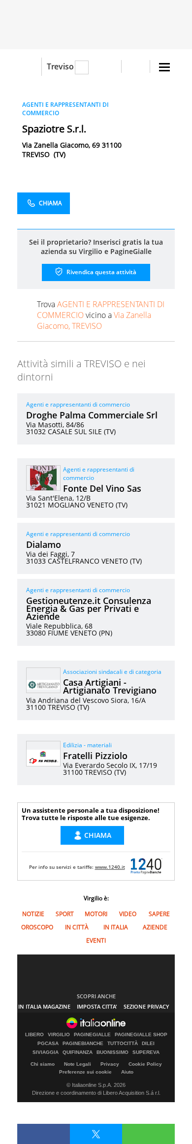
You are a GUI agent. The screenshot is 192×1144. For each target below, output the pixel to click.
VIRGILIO (59, 1034)
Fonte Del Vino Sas (102, 488)
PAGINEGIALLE (92, 1034)
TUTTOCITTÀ (122, 1043)
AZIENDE (155, 927)
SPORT (65, 914)
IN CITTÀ (77, 927)
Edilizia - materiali (87, 745)
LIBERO (34, 1034)
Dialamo (43, 544)
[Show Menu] (164, 67)
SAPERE (159, 914)
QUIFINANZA (78, 1052)
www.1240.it (110, 866)
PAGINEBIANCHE (83, 1043)
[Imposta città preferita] (29, 67)
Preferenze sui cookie (85, 1072)
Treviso (60, 66)
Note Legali (77, 1064)
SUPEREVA (146, 1052)
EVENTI (96, 940)
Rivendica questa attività (100, 272)
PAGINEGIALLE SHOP (141, 1034)
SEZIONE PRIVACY (146, 1006)
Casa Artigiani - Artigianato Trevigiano (110, 686)
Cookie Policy (145, 1064)
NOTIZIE (33, 914)
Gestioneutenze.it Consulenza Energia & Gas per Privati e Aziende (88, 608)
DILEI (148, 1043)
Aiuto (127, 1072)
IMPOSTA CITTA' (97, 1006)
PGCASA (48, 1043)
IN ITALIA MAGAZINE (44, 1006)
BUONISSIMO (112, 1052)
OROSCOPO (37, 927)
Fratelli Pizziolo (95, 756)
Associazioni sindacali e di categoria (112, 671)
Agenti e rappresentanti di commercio (78, 404)
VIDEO (127, 914)
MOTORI (96, 914)
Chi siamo (43, 1064)
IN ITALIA (115, 927)
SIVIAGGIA (45, 1052)
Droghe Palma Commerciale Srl (92, 415)
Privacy (109, 1064)
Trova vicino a (100, 315)
